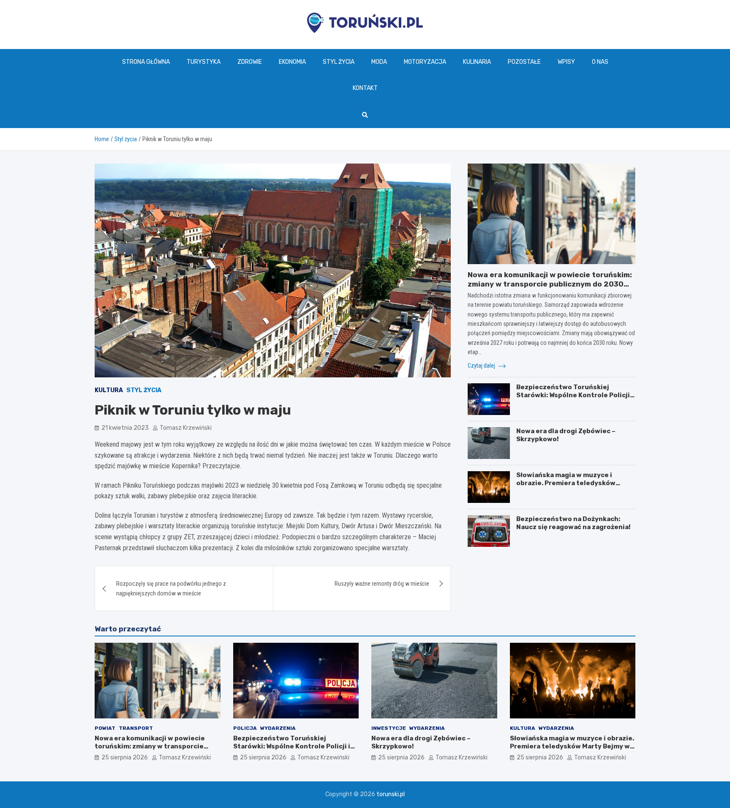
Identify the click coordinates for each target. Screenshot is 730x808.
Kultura (109, 390)
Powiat (105, 728)
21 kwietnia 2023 (125, 427)
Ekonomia (292, 62)
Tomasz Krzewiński (186, 427)
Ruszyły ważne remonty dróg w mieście (382, 583)
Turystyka (204, 62)
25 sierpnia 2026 (124, 757)
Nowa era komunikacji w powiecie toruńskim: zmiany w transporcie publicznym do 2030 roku (550, 284)
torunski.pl (390, 794)
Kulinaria (477, 62)
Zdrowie (249, 62)
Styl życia (338, 62)
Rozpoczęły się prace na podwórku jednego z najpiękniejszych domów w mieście (171, 588)
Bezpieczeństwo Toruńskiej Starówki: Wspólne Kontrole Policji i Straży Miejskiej (574, 395)
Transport (136, 728)
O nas (600, 62)
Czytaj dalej (482, 365)
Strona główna (146, 62)
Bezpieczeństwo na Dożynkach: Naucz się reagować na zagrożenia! (573, 523)
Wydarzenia (278, 728)
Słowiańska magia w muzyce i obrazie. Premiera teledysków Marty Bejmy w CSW (566, 483)
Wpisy (566, 62)
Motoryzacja (425, 62)
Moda (379, 62)
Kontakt (365, 88)
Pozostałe (524, 62)
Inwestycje (388, 728)
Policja (245, 728)
